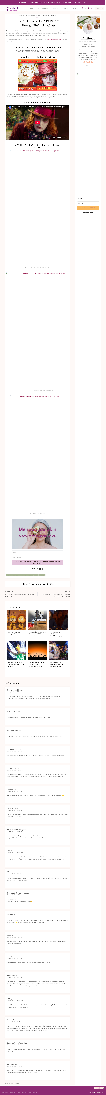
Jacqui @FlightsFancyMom (17, 1043)
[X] (98, 1088)
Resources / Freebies (82, 2)
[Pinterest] (91, 8)
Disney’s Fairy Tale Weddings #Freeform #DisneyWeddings (56, 664)
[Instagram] (88, 8)
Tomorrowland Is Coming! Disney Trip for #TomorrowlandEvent (37, 664)
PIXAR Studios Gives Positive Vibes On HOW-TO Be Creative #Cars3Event (37, 634)
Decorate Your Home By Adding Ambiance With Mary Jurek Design (56, 594)
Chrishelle (10, 808)
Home (4, 1088)
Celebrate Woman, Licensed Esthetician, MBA (37, 584)
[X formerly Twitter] (85, 8)
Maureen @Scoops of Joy (16, 893)
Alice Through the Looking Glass (28, 575)
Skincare (56, 8)
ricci (8, 956)
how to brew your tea (55, 40)
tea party (42, 575)
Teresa (9, 851)
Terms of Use (91, 1092)
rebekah (10, 789)
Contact (16, 1088)
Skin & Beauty (67, 2)
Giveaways (67, 8)
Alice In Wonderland (12, 575)
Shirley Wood (12, 1020)
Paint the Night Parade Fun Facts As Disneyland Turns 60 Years (16, 664)
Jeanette (10, 975)
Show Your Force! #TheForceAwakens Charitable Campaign (56, 634)
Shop (75, 8)
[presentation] (16, 620)
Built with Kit (37, 568)
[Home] (19, 15)
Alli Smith (10, 1064)
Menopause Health (54, 2)
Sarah (9, 914)
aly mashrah (12, 768)
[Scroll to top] (102, 1091)
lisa (8, 999)
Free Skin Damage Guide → (37, 2)
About (9, 1088)
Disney (37, 17)
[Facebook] (82, 8)
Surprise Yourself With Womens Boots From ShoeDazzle (19, 594)
